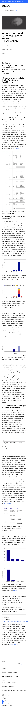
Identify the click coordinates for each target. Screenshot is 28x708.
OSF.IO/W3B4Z (13, 644)
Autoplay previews (9, 703)
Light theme (7, 700)
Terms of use (23, 690)
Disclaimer (4, 690)
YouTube (15, 672)
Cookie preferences (7, 705)
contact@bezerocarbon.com (9, 682)
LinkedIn (10, 672)
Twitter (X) (4, 672)
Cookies (10, 690)
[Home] (6, 6)
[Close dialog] (26, 1)
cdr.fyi (15, 590)
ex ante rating (8, 503)
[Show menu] (25, 5)
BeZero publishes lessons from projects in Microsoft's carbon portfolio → (13, 1)
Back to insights (9, 10)
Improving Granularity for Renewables (14, 69)
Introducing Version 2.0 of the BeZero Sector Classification (14, 66)
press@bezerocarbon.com (8, 686)
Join (19, 664)
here (17, 148)
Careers (4, 668)
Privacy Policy (15, 690)
